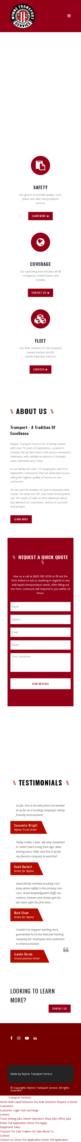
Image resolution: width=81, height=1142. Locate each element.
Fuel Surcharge (29, 1110)
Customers (6, 1106)
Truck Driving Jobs (11, 1118)
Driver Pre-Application (27, 1139)
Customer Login (10, 1110)
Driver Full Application (13, 1123)
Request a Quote (67, 1102)
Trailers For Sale (32, 1131)
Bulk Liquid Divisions (20, 1102)
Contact (5, 1135)
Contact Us (7, 1139)
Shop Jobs (51, 1118)
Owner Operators (33, 1118)
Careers (4, 1114)
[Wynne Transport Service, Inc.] (22, 6)
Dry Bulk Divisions (45, 1102)
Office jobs (64, 1118)
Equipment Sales (10, 1127)
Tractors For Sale (10, 1131)
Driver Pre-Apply (37, 1123)
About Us (48, 1131)
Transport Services (19, 1097)
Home (4, 1102)
